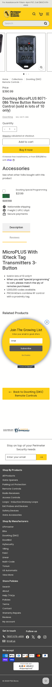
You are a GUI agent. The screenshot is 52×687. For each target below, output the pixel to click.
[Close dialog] (47, 322)
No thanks (26, 355)
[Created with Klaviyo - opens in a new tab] (26, 366)
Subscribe (26, 348)
